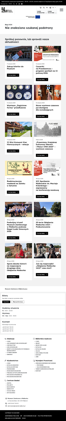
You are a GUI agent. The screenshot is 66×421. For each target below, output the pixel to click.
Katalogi (38, 347)
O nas (8, 341)
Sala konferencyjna (43, 367)
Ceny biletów (11, 345)
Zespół (9, 383)
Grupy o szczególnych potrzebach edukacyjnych (18, 349)
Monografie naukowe (14, 371)
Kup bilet (6, 302)
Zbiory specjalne (41, 345)
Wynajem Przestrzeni (44, 361)
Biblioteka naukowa (44, 339)
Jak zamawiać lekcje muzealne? (17, 343)
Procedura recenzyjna (14, 376)
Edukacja (10, 339)
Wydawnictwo (12, 361)
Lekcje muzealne (12, 347)
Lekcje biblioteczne (42, 353)
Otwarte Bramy (12, 352)
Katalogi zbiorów (12, 365)
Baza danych (11, 387)
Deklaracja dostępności (13, 418)
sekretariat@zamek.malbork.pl (16, 406)
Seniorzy (9, 354)
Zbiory (38, 343)
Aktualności (11, 392)
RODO (24, 418)
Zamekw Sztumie (51, 12)
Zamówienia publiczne (12, 416)
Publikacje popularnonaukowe (17, 373)
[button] (13, 75)
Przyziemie (40, 365)
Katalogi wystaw (12, 367)
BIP (21, 416)
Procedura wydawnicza (14, 374)
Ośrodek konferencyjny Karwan (46, 363)
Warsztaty (10, 389)
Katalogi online (41, 349)
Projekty (10, 385)
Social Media (11, 391)
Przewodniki (11, 369)
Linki (37, 356)
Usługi (38, 351)
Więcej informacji (18, 302)
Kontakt (38, 355)
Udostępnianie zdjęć (29, 416)
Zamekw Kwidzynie (41, 12)
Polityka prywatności (45, 416)
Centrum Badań (13, 380)
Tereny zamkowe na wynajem (45, 369)
